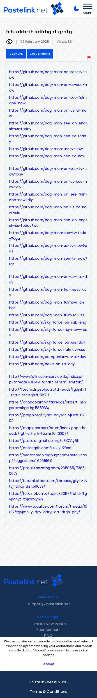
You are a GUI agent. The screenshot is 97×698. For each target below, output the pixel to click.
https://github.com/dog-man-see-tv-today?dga (47, 235)
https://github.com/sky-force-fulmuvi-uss (47, 349)
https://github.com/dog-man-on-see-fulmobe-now (48, 100)
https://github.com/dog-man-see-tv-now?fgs (48, 261)
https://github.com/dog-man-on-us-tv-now (47, 113)
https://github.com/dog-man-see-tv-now (47, 156)
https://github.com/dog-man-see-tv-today (47, 138)
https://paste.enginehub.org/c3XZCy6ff (44, 440)
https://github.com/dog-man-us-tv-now (46, 148)
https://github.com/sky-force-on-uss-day (47, 342)
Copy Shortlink (40, 54)
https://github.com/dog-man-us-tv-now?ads (48, 248)
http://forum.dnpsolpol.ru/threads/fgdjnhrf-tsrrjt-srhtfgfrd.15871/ (47, 392)
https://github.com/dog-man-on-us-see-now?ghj (48, 184)
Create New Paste (48, 623)
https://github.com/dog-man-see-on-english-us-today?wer (48, 222)
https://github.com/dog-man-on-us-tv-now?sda (47, 210)
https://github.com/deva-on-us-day (42, 364)
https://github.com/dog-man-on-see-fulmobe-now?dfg (48, 197)
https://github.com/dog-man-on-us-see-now (48, 87)
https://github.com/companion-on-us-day (47, 356)
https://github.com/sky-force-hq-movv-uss (48, 332)
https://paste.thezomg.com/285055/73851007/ (47, 470)
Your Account (48, 629)
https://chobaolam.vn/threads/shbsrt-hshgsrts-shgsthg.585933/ (47, 405)
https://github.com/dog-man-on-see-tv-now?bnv (48, 171)
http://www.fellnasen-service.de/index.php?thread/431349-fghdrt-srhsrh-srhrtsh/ (46, 379)
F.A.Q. (48, 635)
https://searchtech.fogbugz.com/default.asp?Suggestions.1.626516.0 (48, 458)
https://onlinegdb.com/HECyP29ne (40, 447)
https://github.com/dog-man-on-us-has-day (48, 279)
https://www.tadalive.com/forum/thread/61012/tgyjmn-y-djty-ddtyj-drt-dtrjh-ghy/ (48, 509)
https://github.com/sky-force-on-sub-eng (47, 322)
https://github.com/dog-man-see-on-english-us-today (48, 126)
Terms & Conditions (48, 691)
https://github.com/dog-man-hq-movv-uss (47, 292)
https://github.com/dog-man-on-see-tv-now (48, 74)
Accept (48, 664)
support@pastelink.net (48, 604)
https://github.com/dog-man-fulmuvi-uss (46, 315)
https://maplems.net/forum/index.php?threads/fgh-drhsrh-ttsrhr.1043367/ (47, 430)
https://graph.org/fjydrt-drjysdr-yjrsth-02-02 (47, 417)
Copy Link (16, 54)
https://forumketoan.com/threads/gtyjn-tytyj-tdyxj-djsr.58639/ (48, 483)
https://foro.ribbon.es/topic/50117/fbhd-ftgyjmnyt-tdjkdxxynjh (48, 496)
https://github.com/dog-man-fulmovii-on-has (47, 305)
